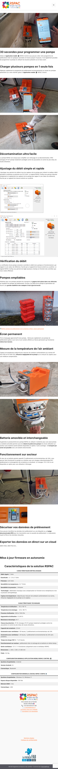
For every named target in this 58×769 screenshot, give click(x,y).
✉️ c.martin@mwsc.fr (29, 707)
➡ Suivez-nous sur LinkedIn (29, 709)
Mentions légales (29, 738)
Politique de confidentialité (29, 740)
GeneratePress (45, 766)
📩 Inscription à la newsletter (29, 711)
